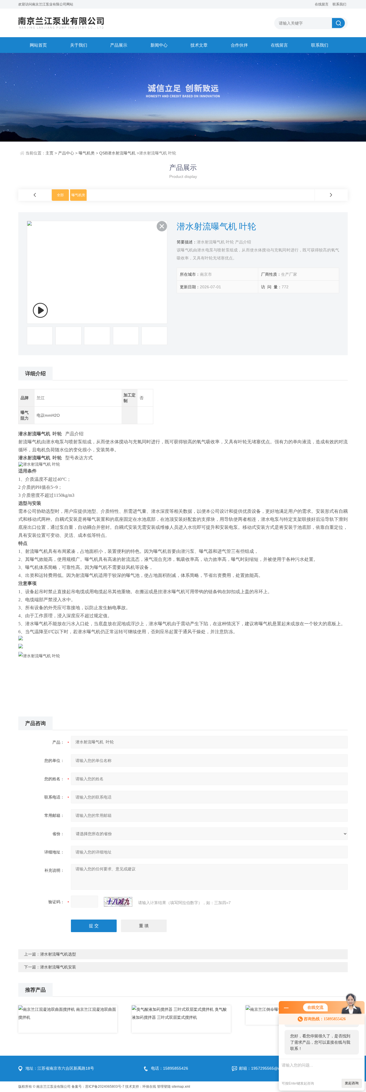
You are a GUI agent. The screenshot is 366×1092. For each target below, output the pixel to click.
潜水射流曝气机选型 (58, 954)
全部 (60, 195)
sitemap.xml (181, 1087)
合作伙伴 (239, 45)
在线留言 (322, 4)
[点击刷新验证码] (118, 902)
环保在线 (149, 1087)
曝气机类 (87, 153)
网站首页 (38, 45)
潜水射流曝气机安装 (58, 967)
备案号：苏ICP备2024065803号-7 (97, 1087)
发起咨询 (352, 1083)
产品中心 (66, 153)
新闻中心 (159, 45)
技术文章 (199, 45)
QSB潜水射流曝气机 (117, 153)
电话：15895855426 (169, 1068)
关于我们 (78, 45)
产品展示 (118, 45)
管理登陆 (164, 1087)
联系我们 (339, 4)
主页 (49, 153)
